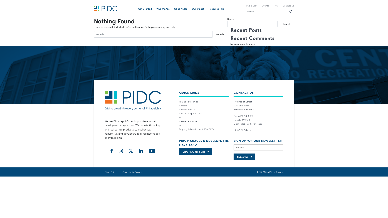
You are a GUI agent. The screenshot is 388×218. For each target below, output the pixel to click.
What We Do (180, 8)
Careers (183, 105)
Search (231, 18)
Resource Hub (216, 8)
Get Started (145, 8)
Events (265, 5)
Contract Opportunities (190, 113)
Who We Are (163, 8)
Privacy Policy (110, 172)
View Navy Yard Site (194, 151)
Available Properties (188, 101)
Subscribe (242, 157)
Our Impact (198, 8)
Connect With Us (187, 109)
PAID (181, 125)
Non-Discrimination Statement (131, 172)
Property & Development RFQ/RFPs (196, 129)
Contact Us (288, 5)
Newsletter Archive (188, 121)
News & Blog (251, 5)
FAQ (276, 5)
